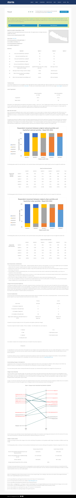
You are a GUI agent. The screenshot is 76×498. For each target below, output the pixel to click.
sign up (31, 18)
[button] (22, 25)
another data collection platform (58, 18)
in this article (26, 85)
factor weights (59, 85)
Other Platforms (53, 25)
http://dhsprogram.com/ (33, 480)
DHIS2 (49, 18)
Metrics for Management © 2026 (13, 496)
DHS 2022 (14, 38)
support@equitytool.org (48, 357)
